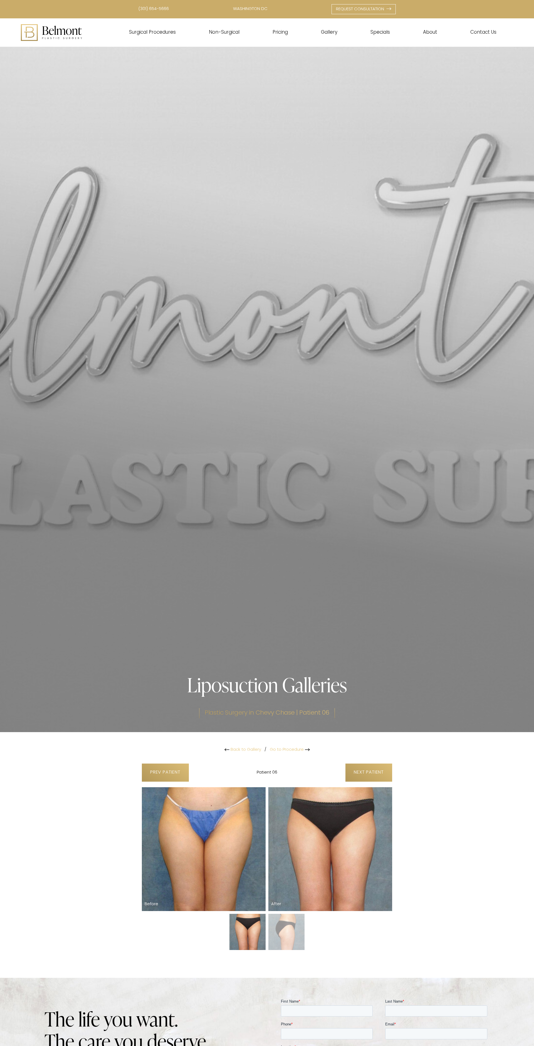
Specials (380, 32)
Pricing (280, 32)
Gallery (329, 32)
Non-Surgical (224, 32)
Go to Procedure (287, 750)
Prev (165, 772)
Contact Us (483, 32)
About (430, 32)
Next (369, 772)
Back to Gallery (245, 750)
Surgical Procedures (152, 32)
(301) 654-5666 (153, 9)
